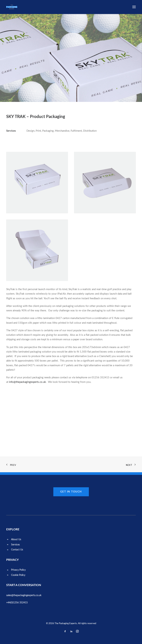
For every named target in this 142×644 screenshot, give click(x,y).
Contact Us (17, 550)
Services (15, 544)
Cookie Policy (18, 575)
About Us (16, 539)
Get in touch (71, 491)
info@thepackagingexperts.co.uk (27, 382)
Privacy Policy (18, 570)
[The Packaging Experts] (11, 7)
